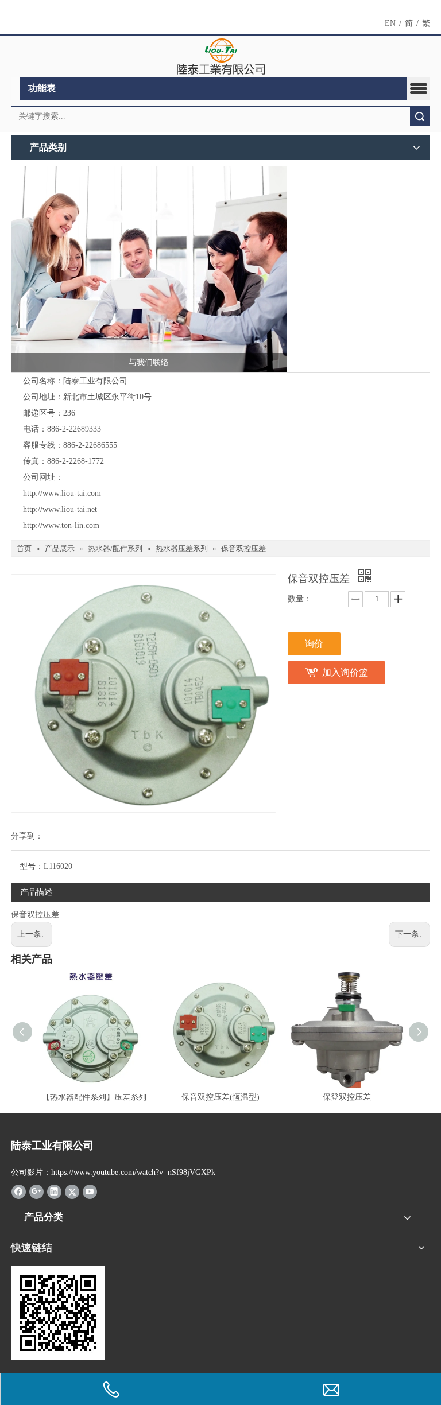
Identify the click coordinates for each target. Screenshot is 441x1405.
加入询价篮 (345, 672)
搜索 (420, 116)
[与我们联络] (149, 269)
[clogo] (221, 57)
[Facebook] (18, 1191)
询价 (314, 644)
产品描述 (36, 892)
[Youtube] (90, 1191)
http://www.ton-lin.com (61, 525)
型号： (32, 866)
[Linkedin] (54, 1191)
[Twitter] (72, 1191)
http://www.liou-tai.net (60, 509)
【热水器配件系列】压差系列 (94, 1097)
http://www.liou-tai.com (62, 493)
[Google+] (36, 1191)
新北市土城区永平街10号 (107, 397)
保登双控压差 (347, 1097)
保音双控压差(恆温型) (220, 1097)
